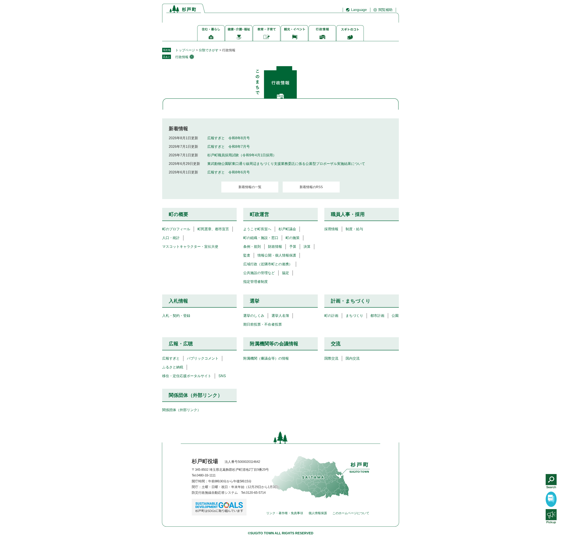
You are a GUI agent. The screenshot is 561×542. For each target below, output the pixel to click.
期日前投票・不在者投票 (262, 324)
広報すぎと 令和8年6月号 (228, 172)
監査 (246, 255)
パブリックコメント (202, 358)
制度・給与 (354, 229)
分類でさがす (208, 50)
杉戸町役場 (205, 461)
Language (359, 10)
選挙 (254, 301)
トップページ (185, 50)
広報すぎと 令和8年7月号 (228, 146)
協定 (285, 273)
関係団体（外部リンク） (195, 395)
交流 (336, 343)
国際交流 (331, 358)
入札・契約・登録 (176, 315)
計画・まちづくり (351, 301)
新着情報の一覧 (249, 187)
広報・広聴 (181, 343)
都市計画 (377, 315)
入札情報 (178, 301)
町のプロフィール (176, 229)
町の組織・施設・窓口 (260, 238)
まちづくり (354, 315)
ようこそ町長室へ (257, 229)
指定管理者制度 (255, 281)
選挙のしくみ (253, 315)
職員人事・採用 (348, 214)
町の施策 (293, 238)
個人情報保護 (318, 513)
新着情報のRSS (311, 187)
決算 (307, 246)
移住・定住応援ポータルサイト (186, 376)
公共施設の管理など (259, 273)
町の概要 (178, 214)
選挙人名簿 (280, 315)
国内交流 (353, 358)
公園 (395, 315)
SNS (222, 376)
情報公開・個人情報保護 (276, 255)
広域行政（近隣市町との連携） (267, 264)
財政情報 (275, 246)
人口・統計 (171, 238)
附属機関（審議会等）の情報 (266, 358)
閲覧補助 (385, 10)
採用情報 (331, 229)
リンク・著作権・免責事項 (284, 513)
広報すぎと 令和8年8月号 (228, 138)
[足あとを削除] (192, 57)
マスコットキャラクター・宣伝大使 (190, 246)
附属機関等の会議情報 (274, 343)
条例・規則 (252, 246)
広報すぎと (171, 358)
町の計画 (331, 315)
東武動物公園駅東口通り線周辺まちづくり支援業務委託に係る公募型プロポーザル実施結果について (286, 164)
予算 (292, 246)
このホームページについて (350, 513)
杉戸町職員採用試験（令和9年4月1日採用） (241, 155)
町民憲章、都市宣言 (213, 229)
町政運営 (259, 214)
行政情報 (181, 57)
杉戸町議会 (287, 229)
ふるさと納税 (172, 367)
